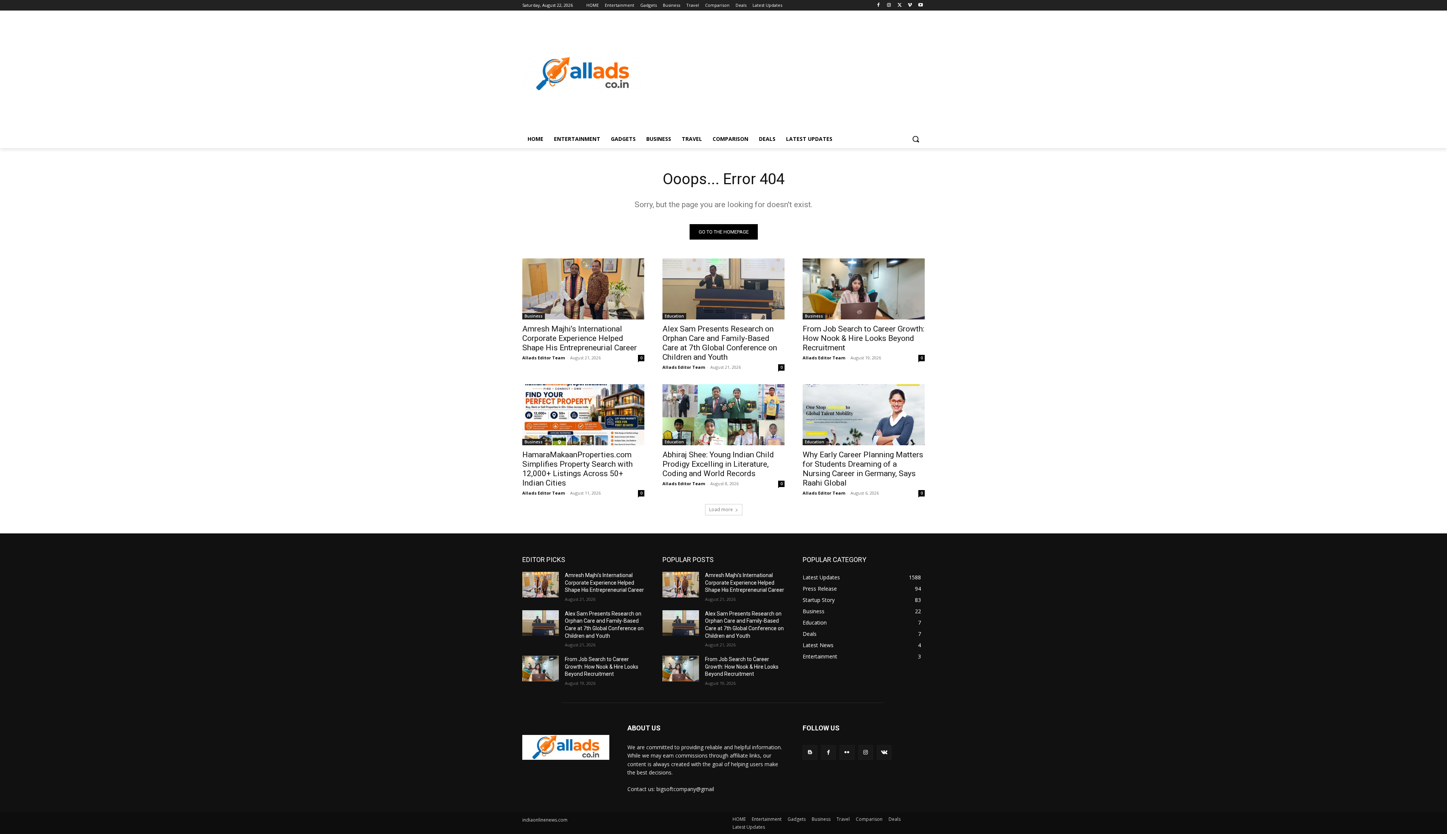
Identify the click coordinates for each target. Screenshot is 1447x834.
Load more (721, 509)
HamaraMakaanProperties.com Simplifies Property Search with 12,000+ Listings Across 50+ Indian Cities (577, 468)
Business (534, 316)
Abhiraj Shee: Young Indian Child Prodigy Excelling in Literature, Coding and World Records (718, 464)
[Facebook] (878, 5)
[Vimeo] (910, 5)
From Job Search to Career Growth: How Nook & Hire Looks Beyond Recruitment (863, 338)
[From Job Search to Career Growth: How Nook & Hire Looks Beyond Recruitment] (864, 288)
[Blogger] (810, 752)
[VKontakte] (884, 752)
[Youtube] (920, 5)
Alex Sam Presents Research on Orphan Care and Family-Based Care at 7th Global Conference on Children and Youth (719, 343)
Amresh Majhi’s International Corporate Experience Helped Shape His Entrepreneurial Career (579, 338)
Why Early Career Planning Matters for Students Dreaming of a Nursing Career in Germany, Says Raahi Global (863, 468)
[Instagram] (889, 5)
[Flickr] (847, 752)
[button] (916, 139)
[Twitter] (899, 5)
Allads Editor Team (543, 357)
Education (674, 316)
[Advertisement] (784, 74)
